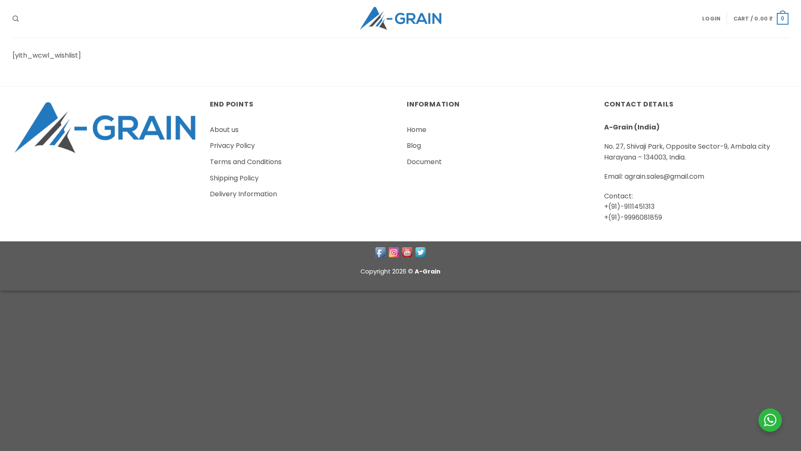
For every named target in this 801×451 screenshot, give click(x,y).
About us (224, 129)
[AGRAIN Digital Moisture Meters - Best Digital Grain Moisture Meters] (400, 18)
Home (416, 129)
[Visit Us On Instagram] (393, 252)
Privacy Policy (232, 145)
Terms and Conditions (246, 162)
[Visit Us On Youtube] (407, 252)
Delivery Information (243, 194)
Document (424, 162)
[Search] (16, 19)
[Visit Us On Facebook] (380, 252)
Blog (414, 145)
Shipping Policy (234, 178)
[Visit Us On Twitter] (420, 252)
